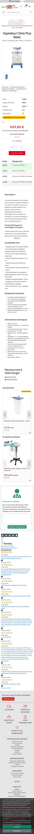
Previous (3, 550)
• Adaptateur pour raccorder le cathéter (16, 247)
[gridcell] (7, 166)
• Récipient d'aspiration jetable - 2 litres (16, 279)
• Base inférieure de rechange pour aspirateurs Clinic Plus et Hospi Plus (15, 250)
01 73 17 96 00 (15, 1)
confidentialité (7, 820)
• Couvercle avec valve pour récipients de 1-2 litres (17, 269)
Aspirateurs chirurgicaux (16, 24)
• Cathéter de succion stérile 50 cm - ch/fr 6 (15, 264)
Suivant (9, 550)
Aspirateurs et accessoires (16, 22)
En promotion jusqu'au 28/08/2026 (16, 131)
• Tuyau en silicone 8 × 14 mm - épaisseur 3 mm (16, 287)
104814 (24, 99)
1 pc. (23, 110)
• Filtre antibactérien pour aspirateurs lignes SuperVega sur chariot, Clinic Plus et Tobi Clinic (16, 274)
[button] (24, 1)
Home (12, 20)
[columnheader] (7, 161)
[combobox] (22, 1)
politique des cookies (16, 818)
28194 (24, 103)
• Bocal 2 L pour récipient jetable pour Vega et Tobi (15, 255)
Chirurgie (20, 20)
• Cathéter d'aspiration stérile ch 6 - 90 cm (16, 259)
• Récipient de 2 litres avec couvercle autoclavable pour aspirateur (15, 283)
